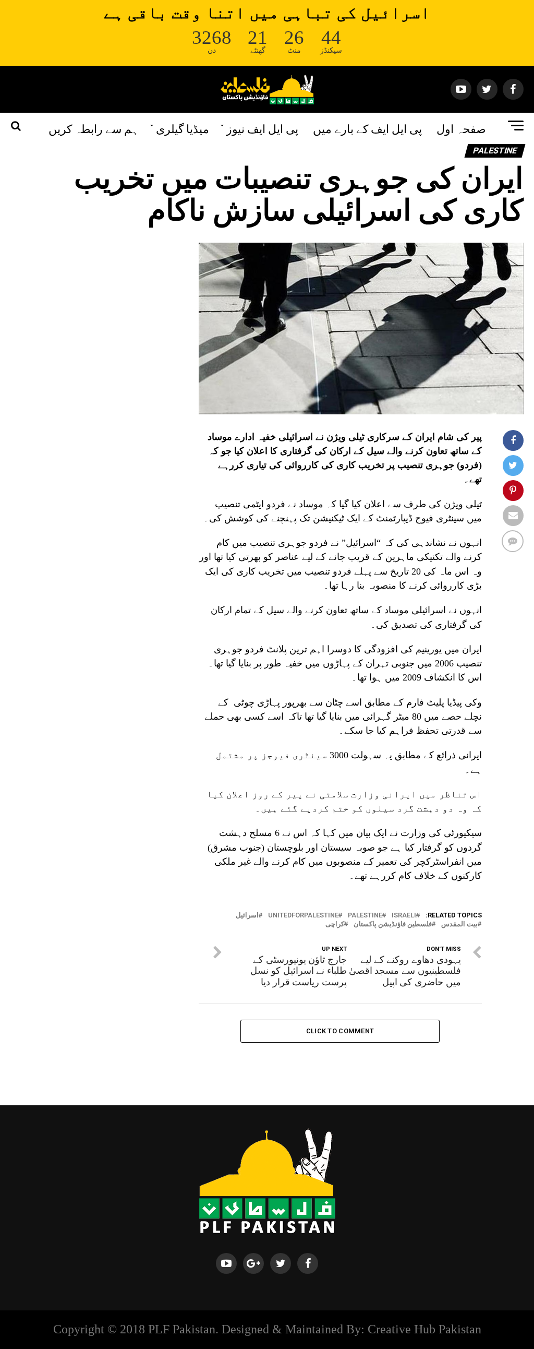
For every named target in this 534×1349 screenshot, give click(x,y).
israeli (404, 915)
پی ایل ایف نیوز (262, 128)
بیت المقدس (459, 924)
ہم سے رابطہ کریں (93, 128)
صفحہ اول (461, 128)
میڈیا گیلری (182, 128)
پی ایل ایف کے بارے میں (367, 128)
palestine (365, 915)
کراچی (334, 924)
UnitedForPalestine (303, 915)
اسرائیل (247, 915)
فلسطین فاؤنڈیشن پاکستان (393, 924)
